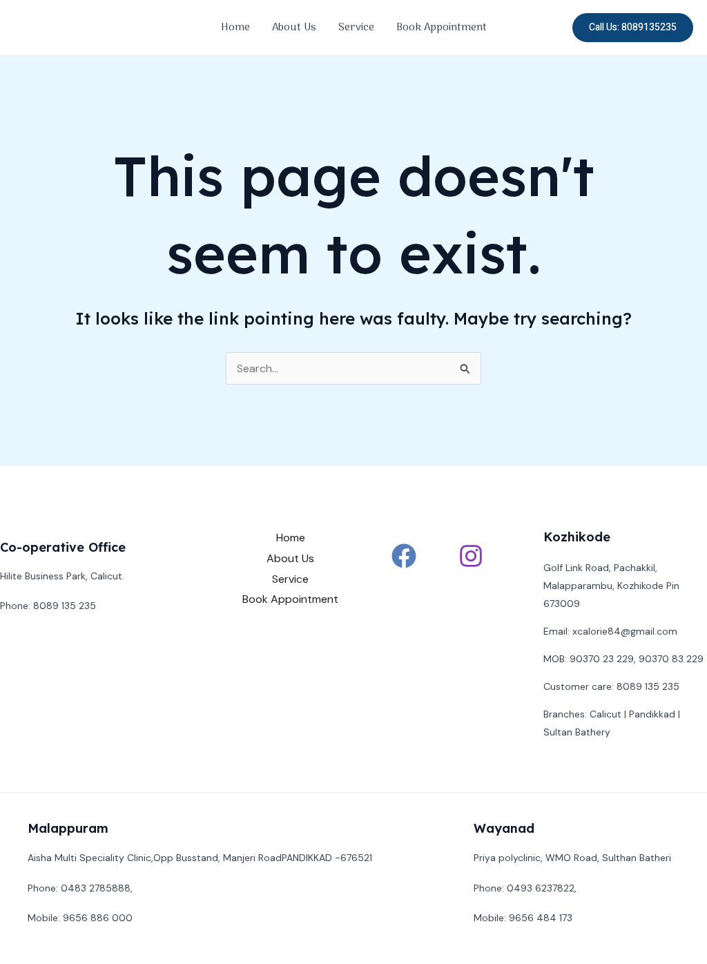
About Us (294, 28)
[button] (632, 27)
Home (235, 28)
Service (356, 28)
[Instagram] (471, 556)
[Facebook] (404, 556)
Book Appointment (441, 28)
